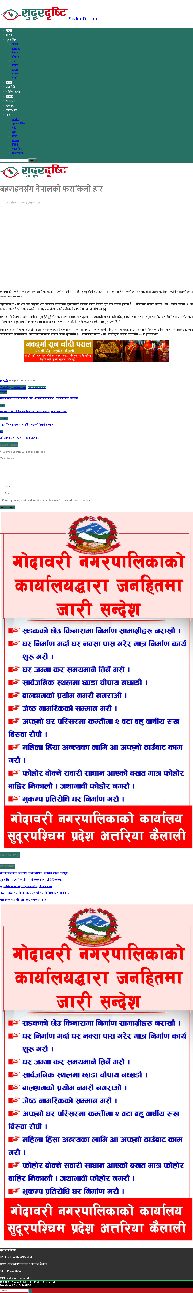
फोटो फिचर (17, 149)
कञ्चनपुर (16, 48)
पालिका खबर (13, 91)
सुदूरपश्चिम (11, 39)
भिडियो (15, 145)
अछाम (15, 44)
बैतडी (14, 78)
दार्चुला (15, 65)
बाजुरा (15, 74)
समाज (9, 96)
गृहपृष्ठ (9, 30)
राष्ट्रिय (9, 82)
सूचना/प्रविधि (18, 124)
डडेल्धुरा (15, 57)
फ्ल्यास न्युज (4, 418)
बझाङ (15, 69)
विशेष (9, 35)
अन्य (8, 115)
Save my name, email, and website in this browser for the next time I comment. (47, 500)
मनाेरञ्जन (10, 101)
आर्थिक (15, 119)
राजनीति (10, 87)
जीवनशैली (11, 110)
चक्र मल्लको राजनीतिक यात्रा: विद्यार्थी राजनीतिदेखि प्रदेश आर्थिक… (34, 893)
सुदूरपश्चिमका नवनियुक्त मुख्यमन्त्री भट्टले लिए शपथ (26, 886)
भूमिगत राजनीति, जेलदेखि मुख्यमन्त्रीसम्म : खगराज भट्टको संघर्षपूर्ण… (35, 873)
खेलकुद (10, 105)
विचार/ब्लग (17, 153)
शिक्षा (14, 136)
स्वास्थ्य (15, 140)
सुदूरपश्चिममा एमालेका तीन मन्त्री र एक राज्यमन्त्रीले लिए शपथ (31, 880)
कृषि (14, 132)
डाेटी (14, 61)
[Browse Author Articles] (6, 376)
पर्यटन (15, 128)
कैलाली (15, 53)
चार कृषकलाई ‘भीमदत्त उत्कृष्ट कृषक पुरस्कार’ (23, 899)
